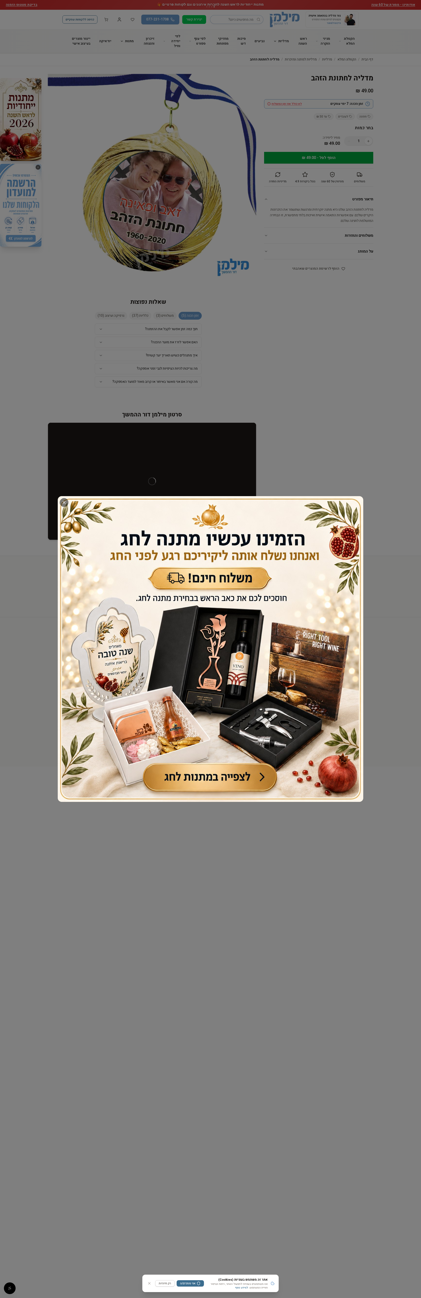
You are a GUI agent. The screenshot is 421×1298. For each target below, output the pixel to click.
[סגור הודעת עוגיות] (149, 1283)
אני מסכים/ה (188, 1283)
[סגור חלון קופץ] (64, 502)
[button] (210, 649)
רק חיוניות (165, 1283)
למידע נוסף (241, 1288)
